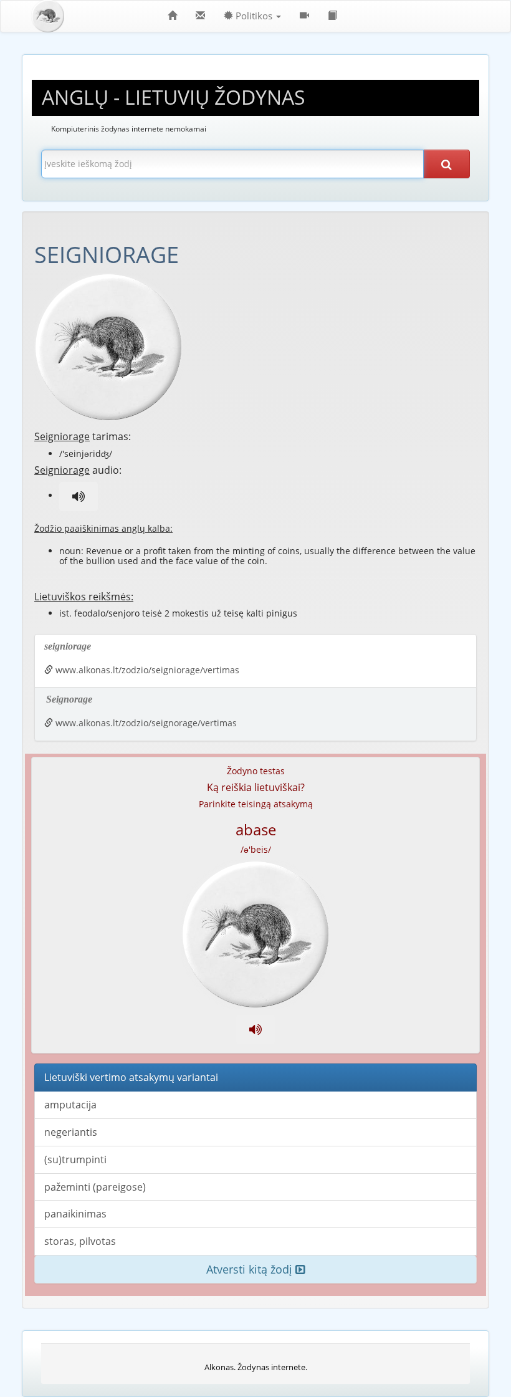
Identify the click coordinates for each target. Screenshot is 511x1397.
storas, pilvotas (80, 1241)
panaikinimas (75, 1214)
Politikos (254, 16)
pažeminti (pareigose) (95, 1187)
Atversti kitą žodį (250, 1269)
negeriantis (70, 1132)
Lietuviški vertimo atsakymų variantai (131, 1077)
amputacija (70, 1104)
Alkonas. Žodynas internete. (255, 1367)
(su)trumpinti (75, 1159)
